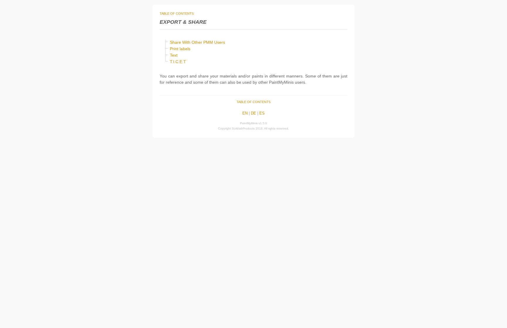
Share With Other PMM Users (197, 42)
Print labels (180, 48)
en (245, 113)
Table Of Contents (177, 13)
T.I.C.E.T (178, 61)
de (253, 113)
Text (174, 55)
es (262, 113)
